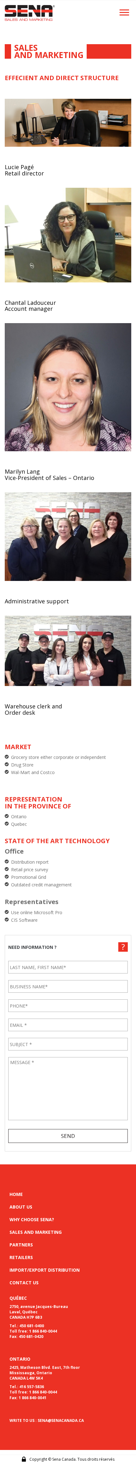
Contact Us (24, 1283)
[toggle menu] (124, 12)
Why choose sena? (31, 1219)
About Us (20, 1207)
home (16, 1194)
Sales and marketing (35, 1232)
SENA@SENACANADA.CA (61, 1420)
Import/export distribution (44, 1270)
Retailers (21, 1257)
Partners (21, 1245)
